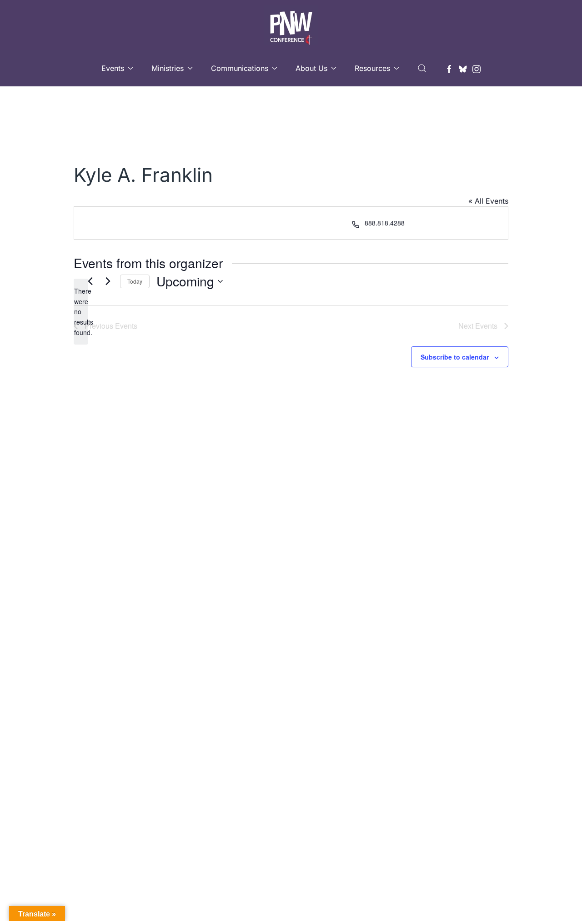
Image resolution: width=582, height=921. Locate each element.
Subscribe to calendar (455, 356)
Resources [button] (372, 68)
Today (134, 281)
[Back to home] (291, 25)
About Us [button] (311, 68)
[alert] (81, 312)
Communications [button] (239, 68)
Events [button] (112, 68)
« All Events (488, 200)
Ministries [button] (167, 68)
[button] (421, 68)
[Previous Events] (90, 281)
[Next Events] (107, 281)
